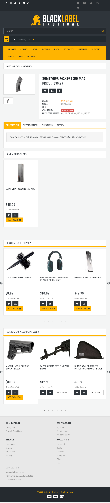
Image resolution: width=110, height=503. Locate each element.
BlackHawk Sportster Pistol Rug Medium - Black (88, 367)
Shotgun (46, 49)
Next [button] (108, 283)
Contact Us (10, 444)
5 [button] (61, 321)
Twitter (60, 448)
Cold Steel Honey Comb (18, 277)
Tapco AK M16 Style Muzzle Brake (54, 367)
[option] (20, 195)
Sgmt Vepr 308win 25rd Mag (20, 189)
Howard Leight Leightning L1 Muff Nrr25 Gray (54, 278)
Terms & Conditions (14, 431)
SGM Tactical (67, 101)
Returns (9, 448)
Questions (47, 125)
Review (60, 125)
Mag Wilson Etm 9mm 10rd (88, 277)
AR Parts (12, 49)
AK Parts (24, 49)
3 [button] (52, 321)
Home (8, 66)
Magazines (27, 66)
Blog (59, 459)
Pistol (57, 49)
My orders (61, 427)
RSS (58, 463)
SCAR (35, 49)
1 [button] (44, 321)
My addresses (62, 431)
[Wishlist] (45, 91)
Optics (11, 56)
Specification (30, 125)
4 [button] (57, 321)
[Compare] (15, 215)
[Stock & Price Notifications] (52, 91)
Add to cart (13, 220)
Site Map (9, 455)
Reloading (31, 56)
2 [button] (48, 321)
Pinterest (60, 451)
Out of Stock (61, 392)
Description (12, 125)
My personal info (64, 435)
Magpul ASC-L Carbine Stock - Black (17, 367)
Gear (20, 56)
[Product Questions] (59, 91)
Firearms (83, 49)
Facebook (61, 444)
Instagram (61, 455)
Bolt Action (69, 49)
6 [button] (65, 321)
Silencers (95, 49)
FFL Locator (10, 451)
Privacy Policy (11, 427)
